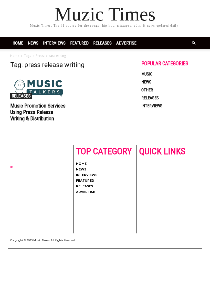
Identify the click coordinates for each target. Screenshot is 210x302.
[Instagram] (12, 167)
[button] (193, 43)
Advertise (126, 43)
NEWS (33, 43)
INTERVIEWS (54, 43)
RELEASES (102, 43)
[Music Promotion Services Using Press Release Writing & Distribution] (39, 86)
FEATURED (79, 43)
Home (18, 43)
